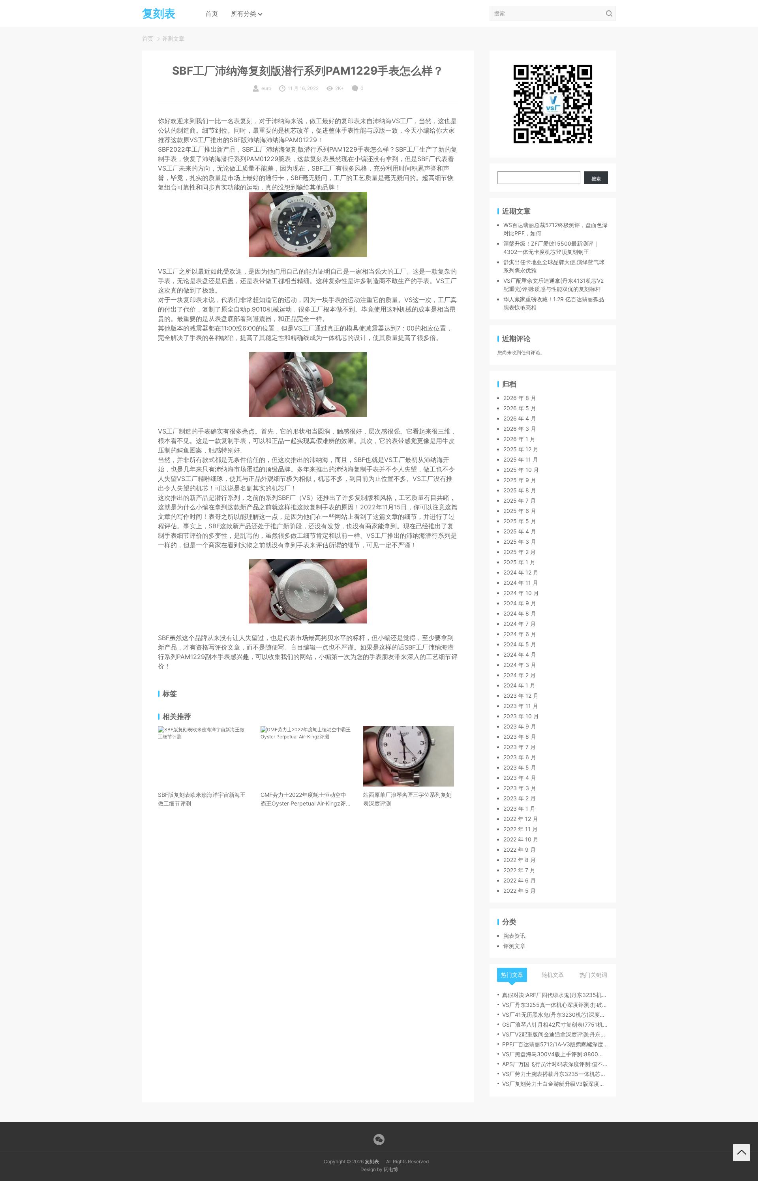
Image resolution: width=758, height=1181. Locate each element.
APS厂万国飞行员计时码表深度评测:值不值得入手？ (555, 1064)
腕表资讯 (514, 935)
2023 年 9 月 (519, 726)
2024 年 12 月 (520, 572)
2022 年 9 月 (519, 849)
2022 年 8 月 (519, 859)
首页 (211, 13)
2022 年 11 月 (520, 829)
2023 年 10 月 (521, 716)
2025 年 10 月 (521, 469)
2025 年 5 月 (519, 521)
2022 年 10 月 (520, 839)
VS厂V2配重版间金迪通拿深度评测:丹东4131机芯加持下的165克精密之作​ (555, 1034)
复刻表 (372, 1161)
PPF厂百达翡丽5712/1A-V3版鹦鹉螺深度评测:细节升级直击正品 (555, 1044)
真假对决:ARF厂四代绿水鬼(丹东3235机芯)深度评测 (555, 994)
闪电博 (391, 1169)
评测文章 (173, 38)
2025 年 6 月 (519, 510)
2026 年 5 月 (519, 408)
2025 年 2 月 (519, 551)
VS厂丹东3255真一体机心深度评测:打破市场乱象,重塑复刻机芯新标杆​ (555, 1004)
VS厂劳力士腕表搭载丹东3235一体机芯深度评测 (555, 1073)
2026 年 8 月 (519, 397)
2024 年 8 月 (519, 613)
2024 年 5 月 (519, 644)
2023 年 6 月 (519, 757)
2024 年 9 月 (519, 603)
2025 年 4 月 (519, 531)
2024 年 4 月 (519, 654)
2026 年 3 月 (519, 428)
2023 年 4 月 (519, 777)
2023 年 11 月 (520, 705)
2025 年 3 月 (519, 541)
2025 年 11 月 (520, 459)
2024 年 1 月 (519, 685)
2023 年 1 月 (519, 808)
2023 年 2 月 (519, 798)
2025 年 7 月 (519, 500)
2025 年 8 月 (519, 490)
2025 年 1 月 (519, 562)
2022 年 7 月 (519, 870)
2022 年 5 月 (519, 890)
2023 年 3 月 (519, 788)
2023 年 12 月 (520, 695)
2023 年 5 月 (519, 767)
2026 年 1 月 (519, 439)
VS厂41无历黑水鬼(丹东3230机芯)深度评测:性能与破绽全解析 (555, 1014)
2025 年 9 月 (519, 480)
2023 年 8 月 (519, 736)
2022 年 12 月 (520, 818)
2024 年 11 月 (520, 582)
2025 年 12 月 (520, 449)
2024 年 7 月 (519, 623)
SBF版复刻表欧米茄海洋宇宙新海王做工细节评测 (202, 799)
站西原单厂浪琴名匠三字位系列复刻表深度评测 (407, 799)
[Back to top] (741, 1152)
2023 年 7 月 (519, 747)
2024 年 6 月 (519, 634)
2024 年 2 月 (519, 675)
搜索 (596, 179)
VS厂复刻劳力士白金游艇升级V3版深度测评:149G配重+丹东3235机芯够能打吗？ (555, 1083)
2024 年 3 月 (519, 664)
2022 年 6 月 (519, 880)
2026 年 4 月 (519, 418)
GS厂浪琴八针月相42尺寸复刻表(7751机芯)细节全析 (555, 1024)
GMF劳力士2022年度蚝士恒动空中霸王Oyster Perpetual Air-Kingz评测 (303, 799)
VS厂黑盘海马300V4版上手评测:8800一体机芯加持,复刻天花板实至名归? (555, 1054)
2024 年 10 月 (521, 593)
